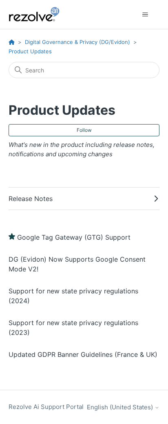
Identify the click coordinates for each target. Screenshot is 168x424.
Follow (84, 130)
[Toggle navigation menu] (144, 14)
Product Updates (30, 51)
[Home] (39, 14)
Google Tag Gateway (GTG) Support (73, 237)
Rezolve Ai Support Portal (46, 407)
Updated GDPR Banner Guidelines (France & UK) (83, 354)
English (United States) (121, 407)
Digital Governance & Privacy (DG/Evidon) (77, 42)
